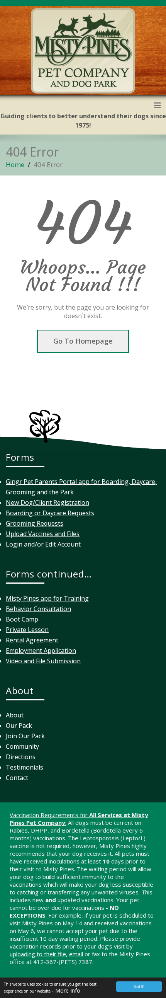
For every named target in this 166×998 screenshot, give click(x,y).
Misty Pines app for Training (47, 598)
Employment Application (41, 650)
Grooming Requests (34, 523)
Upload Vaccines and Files (43, 534)
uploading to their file (38, 954)
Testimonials (24, 767)
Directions (21, 757)
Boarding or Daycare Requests (50, 513)
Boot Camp (22, 619)
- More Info (66, 990)
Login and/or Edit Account (43, 544)
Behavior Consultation (38, 609)
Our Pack (19, 725)
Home (15, 164)
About (15, 715)
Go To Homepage (83, 341)
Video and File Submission (43, 661)
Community (22, 746)
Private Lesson (27, 629)
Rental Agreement (32, 640)
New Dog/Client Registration (47, 502)
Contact (17, 777)
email (76, 954)
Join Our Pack (25, 736)
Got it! (139, 986)
